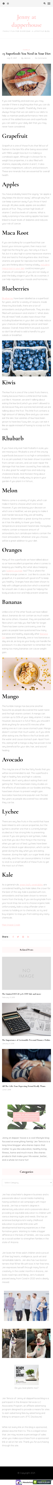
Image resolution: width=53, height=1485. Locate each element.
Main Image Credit (11, 924)
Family (26, 50)
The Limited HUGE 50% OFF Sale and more (21, 994)
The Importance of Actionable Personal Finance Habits (26, 1040)
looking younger (14, 570)
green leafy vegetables (31, 884)
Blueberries (7, 298)
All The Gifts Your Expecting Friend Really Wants (24, 1086)
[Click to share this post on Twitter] (18, 937)
